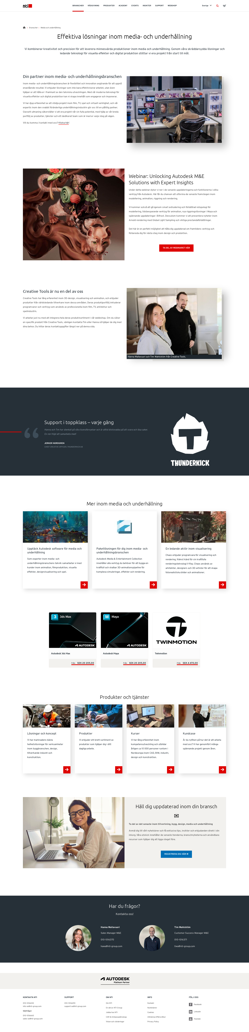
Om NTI (109, 1003)
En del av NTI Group (114, 1008)
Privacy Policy (153, 1022)
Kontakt (150, 1003)
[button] (217, 6)
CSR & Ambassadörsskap (116, 1017)
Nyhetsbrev (152, 1008)
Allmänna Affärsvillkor (156, 1017)
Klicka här (64, 122)
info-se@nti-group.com (32, 1006)
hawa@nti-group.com (111, 946)
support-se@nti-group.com (75, 1006)
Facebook (198, 1004)
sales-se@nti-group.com (33, 1019)
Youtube (197, 1019)
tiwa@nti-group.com (184, 946)
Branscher (33, 28)
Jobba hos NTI (112, 1012)
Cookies (150, 1012)
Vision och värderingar (115, 1022)
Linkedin (197, 1012)
